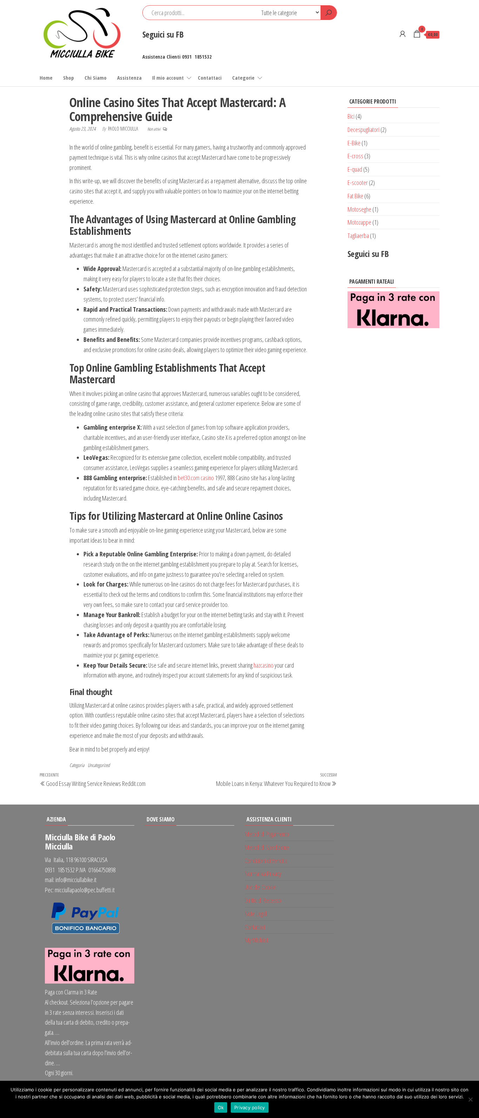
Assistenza (129, 77)
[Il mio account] (402, 33)
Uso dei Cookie (260, 887)
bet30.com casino (196, 478)
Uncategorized (99, 765)
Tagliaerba (358, 235)
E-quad (355, 169)
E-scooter (358, 182)
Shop (68, 77)
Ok (221, 1107)
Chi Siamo (96, 77)
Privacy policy (249, 1107)
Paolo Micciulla (123, 128)
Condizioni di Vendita (266, 860)
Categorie (243, 77)
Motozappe (359, 222)
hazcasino (264, 665)
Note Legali (256, 913)
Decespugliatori (363, 129)
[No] (470, 1099)
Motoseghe (359, 209)
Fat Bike (355, 196)
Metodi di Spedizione (267, 847)
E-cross (355, 156)
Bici (351, 116)
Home (46, 77)
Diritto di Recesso (263, 900)
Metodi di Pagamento (267, 834)
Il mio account (168, 77)
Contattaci (210, 77)
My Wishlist (256, 940)
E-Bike (354, 143)
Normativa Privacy (263, 873)
